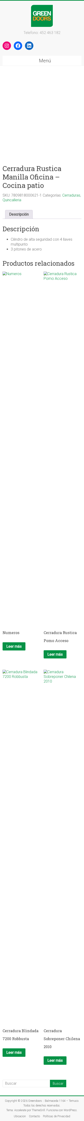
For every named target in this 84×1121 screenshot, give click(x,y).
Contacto (34, 1116)
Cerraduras (71, 195)
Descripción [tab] (19, 214)
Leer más (14, 646)
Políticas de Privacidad (56, 1116)
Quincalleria (12, 200)
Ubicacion (20, 1116)
